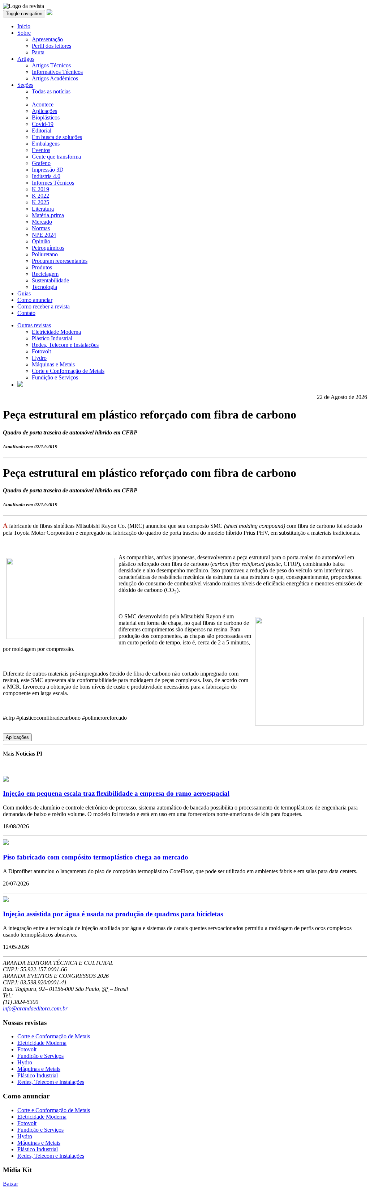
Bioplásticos (46, 117)
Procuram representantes (59, 261)
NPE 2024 (44, 235)
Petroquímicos (48, 248)
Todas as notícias (51, 91)
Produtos (42, 267)
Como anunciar (34, 300)
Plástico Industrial (52, 338)
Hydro (39, 358)
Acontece (42, 104)
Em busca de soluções (57, 137)
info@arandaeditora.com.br (35, 1008)
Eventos (41, 150)
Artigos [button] (25, 59)
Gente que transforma (56, 157)
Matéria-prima (48, 215)
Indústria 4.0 (46, 176)
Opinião (41, 241)
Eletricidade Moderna (56, 332)
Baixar (10, 1184)
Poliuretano (45, 254)
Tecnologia (44, 287)
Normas (41, 228)
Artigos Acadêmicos (55, 78)
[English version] (20, 385)
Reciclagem (45, 274)
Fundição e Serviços (55, 377)
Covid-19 (42, 124)
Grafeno (41, 163)
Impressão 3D (48, 170)
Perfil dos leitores (51, 46)
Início (23, 26)
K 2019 (40, 189)
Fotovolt (41, 351)
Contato (26, 313)
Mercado (42, 222)
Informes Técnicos (53, 183)
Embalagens (46, 143)
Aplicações (44, 111)
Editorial (41, 130)
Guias (24, 293)
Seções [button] (25, 85)
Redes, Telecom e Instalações (65, 345)
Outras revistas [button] (34, 325)
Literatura (43, 209)
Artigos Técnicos (51, 65)
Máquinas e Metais (53, 364)
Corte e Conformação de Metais (68, 371)
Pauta (38, 52)
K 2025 (40, 202)
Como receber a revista (43, 306)
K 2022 (40, 196)
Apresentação (47, 39)
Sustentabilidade (50, 280)
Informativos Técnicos (57, 72)
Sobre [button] (24, 33)
